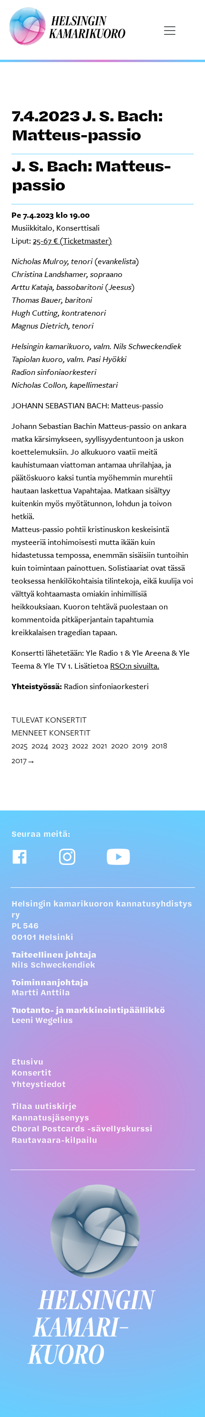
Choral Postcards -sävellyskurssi (82, 1129)
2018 (159, 745)
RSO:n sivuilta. (134, 665)
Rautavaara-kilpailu (54, 1141)
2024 (39, 745)
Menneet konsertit (51, 732)
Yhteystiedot (38, 1085)
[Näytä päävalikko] (170, 30)
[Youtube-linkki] (118, 857)
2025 (19, 745)
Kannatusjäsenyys (50, 1118)
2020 (119, 745)
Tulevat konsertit (49, 719)
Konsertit (31, 1073)
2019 (140, 745)
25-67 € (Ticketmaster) (72, 240)
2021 (99, 745)
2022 (80, 745)
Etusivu (27, 1062)
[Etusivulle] (102, 1274)
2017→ (23, 760)
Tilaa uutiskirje (43, 1107)
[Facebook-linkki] (19, 857)
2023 (60, 745)
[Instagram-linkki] (67, 857)
